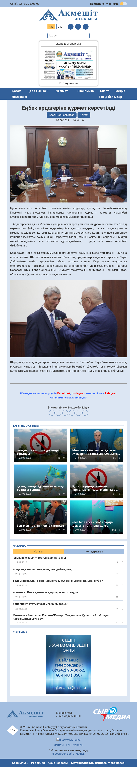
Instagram (78, 393)
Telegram (111, 393)
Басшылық (20, 762)
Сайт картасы (58, 762)
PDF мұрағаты (68, 83)
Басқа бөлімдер (110, 96)
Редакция (38, 762)
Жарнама (112, 3)
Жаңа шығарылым (71, 43)
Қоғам (16, 91)
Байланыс (97, 3)
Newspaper (19, 96)
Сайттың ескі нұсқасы (68, 745)
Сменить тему (123, 3)
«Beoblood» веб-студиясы (68, 753)
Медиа (120, 91)
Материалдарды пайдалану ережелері (98, 762)
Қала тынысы (38, 91)
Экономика (86, 91)
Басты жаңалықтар (61, 115)
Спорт (104, 91)
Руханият (61, 91)
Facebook (63, 393)
